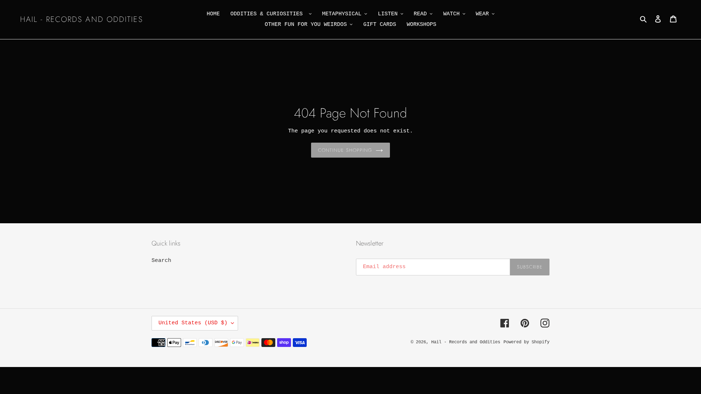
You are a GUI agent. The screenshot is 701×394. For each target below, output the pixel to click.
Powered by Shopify (526, 342)
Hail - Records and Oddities (81, 19)
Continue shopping (345, 150)
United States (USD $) (192, 323)
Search (161, 261)
